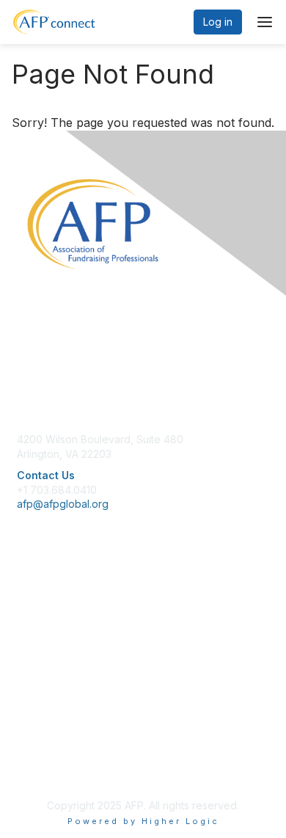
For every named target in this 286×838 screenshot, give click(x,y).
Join (27, 600)
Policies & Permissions (70, 740)
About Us (39, 726)
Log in (217, 21)
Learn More (45, 629)
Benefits (36, 615)
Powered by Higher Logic (143, 821)
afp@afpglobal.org (63, 504)
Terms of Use (49, 754)
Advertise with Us (58, 769)
